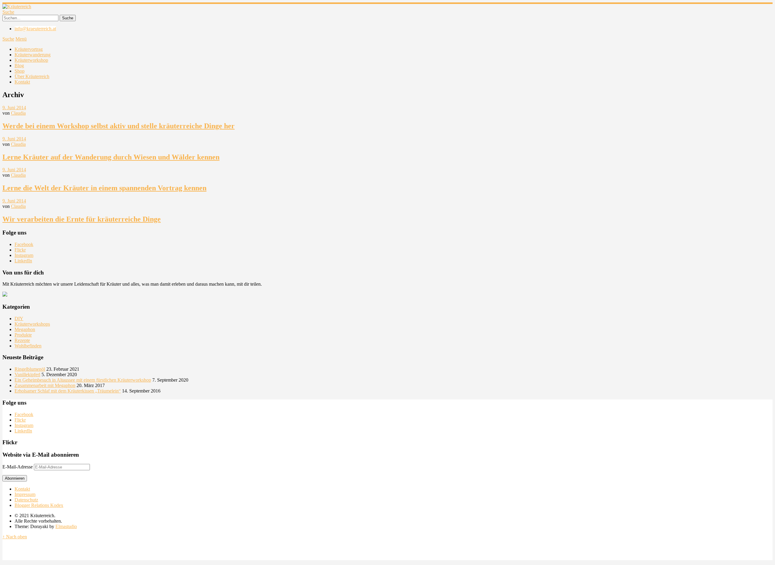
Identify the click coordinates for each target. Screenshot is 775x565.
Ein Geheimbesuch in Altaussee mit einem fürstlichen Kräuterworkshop (83, 380)
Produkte (23, 334)
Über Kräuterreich (32, 76)
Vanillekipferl (27, 374)
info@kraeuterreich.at (35, 28)
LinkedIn (23, 260)
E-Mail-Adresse (18, 466)
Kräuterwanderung (33, 54)
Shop (20, 71)
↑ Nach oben (14, 536)
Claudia (18, 113)
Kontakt (22, 81)
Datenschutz (26, 499)
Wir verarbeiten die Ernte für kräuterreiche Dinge (81, 219)
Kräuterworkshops (32, 324)
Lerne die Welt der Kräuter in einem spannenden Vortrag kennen (104, 188)
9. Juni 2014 (14, 107)
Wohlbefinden (28, 345)
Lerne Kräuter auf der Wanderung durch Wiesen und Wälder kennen (110, 157)
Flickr (20, 249)
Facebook (24, 244)
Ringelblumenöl (30, 369)
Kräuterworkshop (31, 60)
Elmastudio (66, 526)
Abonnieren (15, 478)
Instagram (24, 255)
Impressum (25, 494)
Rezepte (22, 340)
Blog (19, 65)
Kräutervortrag (29, 49)
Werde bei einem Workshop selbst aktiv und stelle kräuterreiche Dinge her (118, 126)
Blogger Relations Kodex (39, 505)
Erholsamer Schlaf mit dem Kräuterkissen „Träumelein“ (68, 390)
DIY (19, 318)
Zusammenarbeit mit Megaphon (45, 385)
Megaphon (25, 329)
